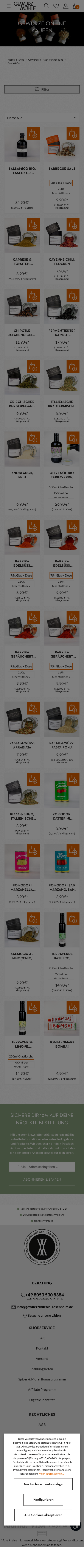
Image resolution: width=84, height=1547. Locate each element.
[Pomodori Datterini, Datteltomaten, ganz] (61, 790)
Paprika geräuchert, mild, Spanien (22, 655)
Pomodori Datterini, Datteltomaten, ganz (62, 817)
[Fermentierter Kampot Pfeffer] (61, 306)
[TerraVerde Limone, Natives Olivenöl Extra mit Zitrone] (22, 1018)
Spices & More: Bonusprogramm (42, 1379)
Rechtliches (42, 1415)
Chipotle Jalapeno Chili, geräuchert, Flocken (22, 333)
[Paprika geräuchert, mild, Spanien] (22, 628)
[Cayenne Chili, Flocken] (61, 235)
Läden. (56, 1315)
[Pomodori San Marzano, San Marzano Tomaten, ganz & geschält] (61, 861)
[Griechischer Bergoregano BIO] (22, 377)
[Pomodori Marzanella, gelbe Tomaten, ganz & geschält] (22, 861)
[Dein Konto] (65, 6)
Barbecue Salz (61, 168)
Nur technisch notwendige (43, 1484)
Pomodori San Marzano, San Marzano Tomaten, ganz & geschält (62, 888)
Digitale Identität (42, 1400)
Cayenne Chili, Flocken (62, 262)
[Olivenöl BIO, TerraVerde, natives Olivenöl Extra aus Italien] (61, 449)
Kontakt (42, 1348)
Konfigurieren (43, 1499)
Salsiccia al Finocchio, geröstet (22, 957)
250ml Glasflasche (61, 968)
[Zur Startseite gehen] (25, 6)
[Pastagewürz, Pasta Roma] (61, 719)
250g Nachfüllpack (61, 191)
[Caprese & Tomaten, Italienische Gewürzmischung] (22, 235)
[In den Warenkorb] (33, 133)
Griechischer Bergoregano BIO (22, 405)
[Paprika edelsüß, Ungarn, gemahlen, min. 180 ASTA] (61, 537)
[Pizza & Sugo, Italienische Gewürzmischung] (22, 790)
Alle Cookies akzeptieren (43, 1515)
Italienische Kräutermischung (62, 405)
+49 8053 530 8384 (44, 1294)
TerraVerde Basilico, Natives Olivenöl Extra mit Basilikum (62, 957)
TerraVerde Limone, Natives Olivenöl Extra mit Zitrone (22, 1045)
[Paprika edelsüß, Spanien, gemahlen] (22, 537)
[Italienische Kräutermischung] (61, 377)
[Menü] (8, 6)
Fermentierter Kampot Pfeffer (62, 333)
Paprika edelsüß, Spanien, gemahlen (22, 564)
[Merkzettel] (56, 6)
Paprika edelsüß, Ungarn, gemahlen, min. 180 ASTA (62, 564)
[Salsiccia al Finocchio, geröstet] (22, 929)
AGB (42, 1424)
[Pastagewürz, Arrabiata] (22, 719)
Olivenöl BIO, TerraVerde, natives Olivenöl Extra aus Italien (62, 476)
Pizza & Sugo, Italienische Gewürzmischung (22, 817)
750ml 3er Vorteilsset (61, 976)
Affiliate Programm (42, 1389)
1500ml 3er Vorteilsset (61, 495)
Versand (42, 1358)
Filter (45, 89)
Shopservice (42, 1328)
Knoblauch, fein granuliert (22, 476)
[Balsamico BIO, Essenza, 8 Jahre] (22, 144)
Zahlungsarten (42, 1369)
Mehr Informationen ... (51, 1473)
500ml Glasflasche (61, 487)
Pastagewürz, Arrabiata (22, 745)
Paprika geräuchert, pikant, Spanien (62, 655)
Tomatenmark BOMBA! (62, 1044)
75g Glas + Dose (21, 575)
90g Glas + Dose (61, 183)
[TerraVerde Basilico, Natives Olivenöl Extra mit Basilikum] (61, 929)
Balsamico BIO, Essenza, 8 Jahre (22, 171)
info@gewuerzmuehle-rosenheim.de (44, 1307)
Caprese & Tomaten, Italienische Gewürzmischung (22, 262)
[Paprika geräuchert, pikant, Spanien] (61, 628)
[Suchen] (46, 6)
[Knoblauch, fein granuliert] (22, 449)
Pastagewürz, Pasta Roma (62, 745)
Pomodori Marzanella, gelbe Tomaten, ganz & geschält (22, 888)
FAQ (42, 1338)
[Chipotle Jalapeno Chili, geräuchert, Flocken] (22, 306)
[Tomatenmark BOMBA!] (61, 1018)
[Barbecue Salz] (61, 144)
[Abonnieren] (42, 1180)
